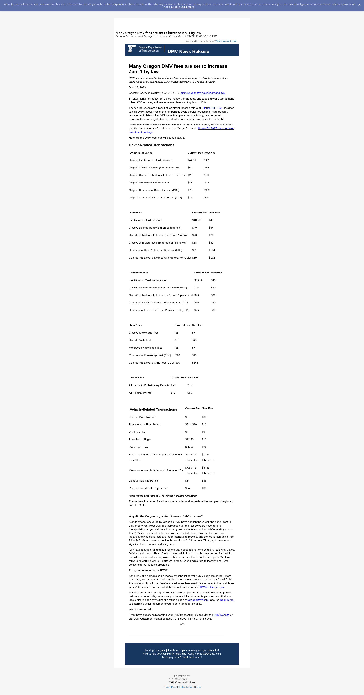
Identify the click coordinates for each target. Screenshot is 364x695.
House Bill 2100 (212, 107)
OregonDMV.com (198, 599)
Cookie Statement (182, 7)
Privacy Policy (170, 687)
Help (198, 687)
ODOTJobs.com (212, 653)
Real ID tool (227, 599)
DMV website (221, 614)
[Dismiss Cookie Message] (359, 3)
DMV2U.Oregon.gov (212, 586)
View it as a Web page (226, 41)
